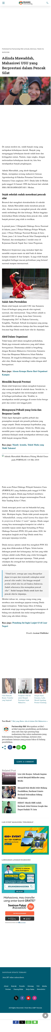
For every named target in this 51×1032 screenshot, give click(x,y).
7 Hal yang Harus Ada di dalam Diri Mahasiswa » (29, 721)
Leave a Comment (25, 762)
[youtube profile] (28, 998)
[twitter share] (14, 747)
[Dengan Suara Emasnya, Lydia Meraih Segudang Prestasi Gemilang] (41, 692)
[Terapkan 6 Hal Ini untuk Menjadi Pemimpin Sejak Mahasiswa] (25, 692)
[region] (25, 25)
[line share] (23, 747)
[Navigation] (3, 3)
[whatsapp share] (18, 747)
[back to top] (45, 1015)
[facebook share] (10, 747)
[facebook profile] (22, 998)
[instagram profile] (34, 998)
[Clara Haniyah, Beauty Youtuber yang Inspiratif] (9, 692)
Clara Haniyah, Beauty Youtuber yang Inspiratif (7, 697)
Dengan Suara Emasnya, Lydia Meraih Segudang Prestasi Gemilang (40, 699)
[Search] (47, 2)
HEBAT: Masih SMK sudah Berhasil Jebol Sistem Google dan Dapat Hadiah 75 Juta (33, 806)
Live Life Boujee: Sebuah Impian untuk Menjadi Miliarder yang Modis (32, 777)
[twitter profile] (16, 998)
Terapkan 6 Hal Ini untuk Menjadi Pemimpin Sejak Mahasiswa (24, 699)
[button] (16, 1022)
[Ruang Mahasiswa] (25, 2)
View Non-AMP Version (33, 1008)
